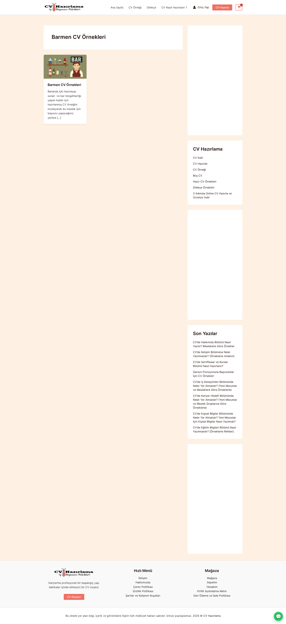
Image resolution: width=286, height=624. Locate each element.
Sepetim (212, 582)
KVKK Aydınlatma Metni (212, 591)
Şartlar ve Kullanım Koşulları (143, 595)
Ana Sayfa (117, 7)
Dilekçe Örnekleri (203, 187)
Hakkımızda (143, 582)
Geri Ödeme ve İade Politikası (211, 595)
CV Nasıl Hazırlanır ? (174, 7)
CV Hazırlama (212, 615)
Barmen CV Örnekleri (64, 85)
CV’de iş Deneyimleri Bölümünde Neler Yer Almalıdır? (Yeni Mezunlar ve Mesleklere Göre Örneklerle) (215, 385)
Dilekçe (151, 7)
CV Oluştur (74, 597)
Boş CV (197, 175)
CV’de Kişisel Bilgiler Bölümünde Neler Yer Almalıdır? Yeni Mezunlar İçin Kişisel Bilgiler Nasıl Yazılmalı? (214, 417)
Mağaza (212, 578)
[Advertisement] (215, 80)
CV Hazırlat (200, 163)
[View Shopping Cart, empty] (239, 7)
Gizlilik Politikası (143, 591)
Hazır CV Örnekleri (204, 181)
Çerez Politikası (143, 586)
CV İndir (198, 157)
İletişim (143, 578)
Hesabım (212, 586)
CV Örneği (135, 7)
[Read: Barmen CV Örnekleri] (65, 66)
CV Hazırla (222, 7)
